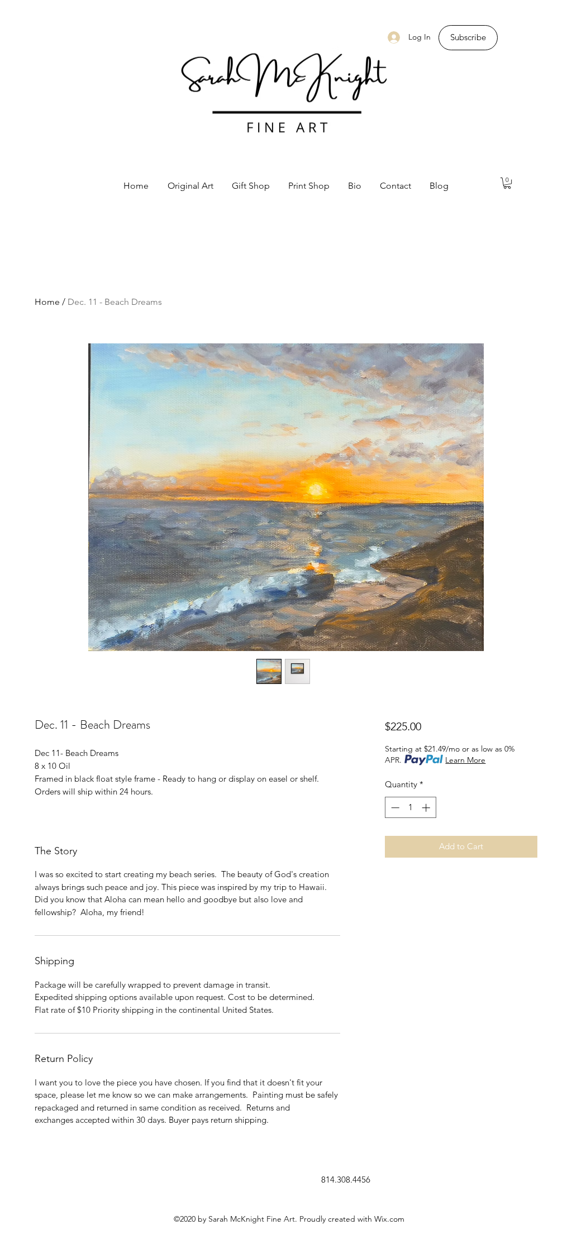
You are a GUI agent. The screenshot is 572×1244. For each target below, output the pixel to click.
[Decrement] (394, 807)
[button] (507, 183)
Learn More (465, 760)
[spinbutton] (410, 807)
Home (47, 301)
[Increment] (427, 807)
